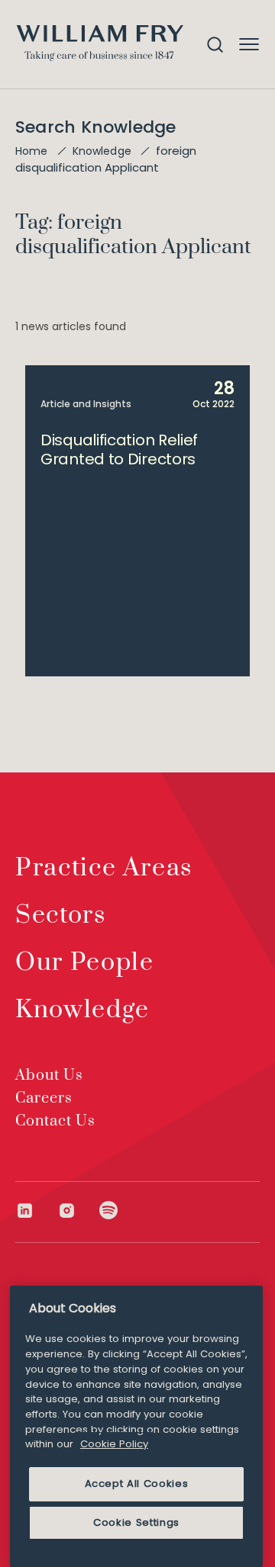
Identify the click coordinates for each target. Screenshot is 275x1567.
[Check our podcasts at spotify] (108, 1210)
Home (31, 151)
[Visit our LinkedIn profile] (36, 1210)
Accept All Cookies (137, 1483)
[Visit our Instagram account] (78, 1210)
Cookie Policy (114, 1444)
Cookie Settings (136, 1522)
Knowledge (102, 151)
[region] (136, 1426)
